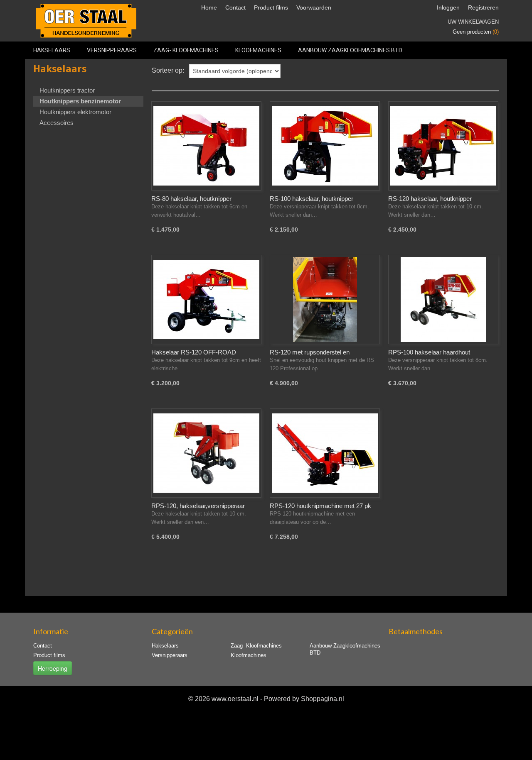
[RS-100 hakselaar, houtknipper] (325, 145)
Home (209, 7)
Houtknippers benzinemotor (80, 101)
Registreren (483, 7)
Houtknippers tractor (67, 90)
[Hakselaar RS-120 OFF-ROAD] (206, 299)
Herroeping (52, 668)
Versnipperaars (112, 50)
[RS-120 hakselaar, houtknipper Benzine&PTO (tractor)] (443, 145)
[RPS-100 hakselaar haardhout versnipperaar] (443, 299)
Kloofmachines (258, 50)
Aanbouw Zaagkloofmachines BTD (350, 50)
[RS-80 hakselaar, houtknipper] (206, 145)
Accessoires (56, 122)
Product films (271, 7)
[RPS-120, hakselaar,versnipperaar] (206, 453)
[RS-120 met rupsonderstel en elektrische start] (325, 299)
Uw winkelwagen (473, 22)
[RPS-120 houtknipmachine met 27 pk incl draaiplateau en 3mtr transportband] (325, 453)
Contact (235, 7)
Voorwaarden (313, 7)
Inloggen (448, 7)
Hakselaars (51, 50)
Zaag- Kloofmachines (186, 50)
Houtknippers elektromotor (75, 111)
